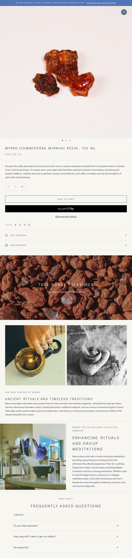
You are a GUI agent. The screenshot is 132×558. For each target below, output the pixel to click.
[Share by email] (29, 225)
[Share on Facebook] (15, 225)
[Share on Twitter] (20, 225)
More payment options (66, 216)
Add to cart (66, 199)
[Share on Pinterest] (24, 225)
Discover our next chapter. (101, 3)
